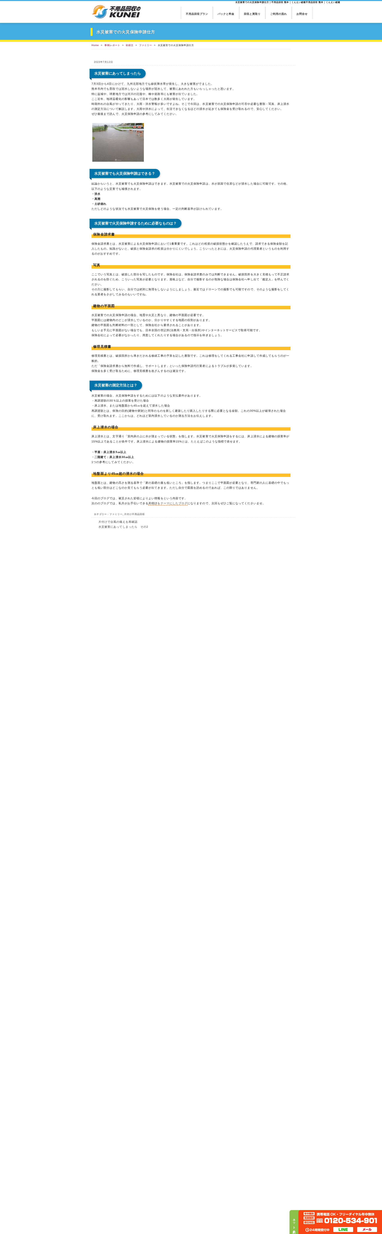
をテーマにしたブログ (167, 503)
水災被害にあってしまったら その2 (123, 526)
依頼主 (130, 45)
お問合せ (302, 13)
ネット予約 (294, 1223)
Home (95, 45)
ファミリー (145, 45)
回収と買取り (252, 13)
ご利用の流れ (278, 13)
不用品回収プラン (197, 13)
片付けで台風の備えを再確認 (117, 521)
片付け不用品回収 (134, 514)
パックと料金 (226, 13)
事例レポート (112, 45)
